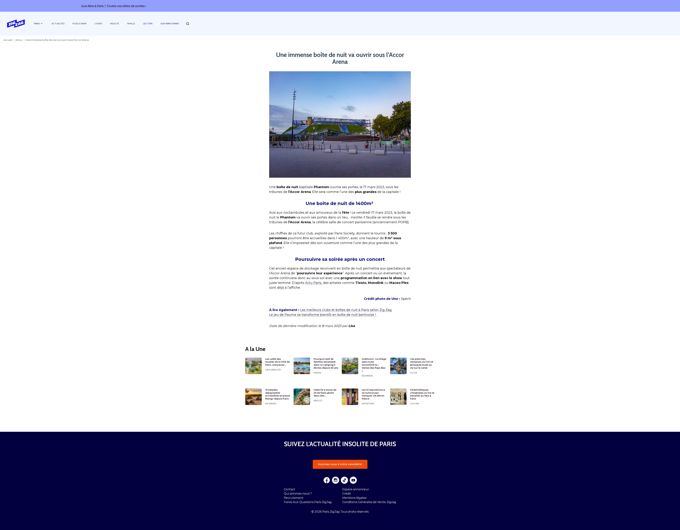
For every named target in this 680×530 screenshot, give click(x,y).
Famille (131, 23)
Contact (289, 489)
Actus (413, 373)
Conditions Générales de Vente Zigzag (369, 502)
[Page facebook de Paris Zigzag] (326, 480)
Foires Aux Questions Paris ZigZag (308, 502)
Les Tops (147, 23)
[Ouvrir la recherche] (187, 23)
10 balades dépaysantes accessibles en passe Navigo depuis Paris (277, 394)
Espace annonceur (355, 489)
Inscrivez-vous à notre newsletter (340, 464)
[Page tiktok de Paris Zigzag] (344, 480)
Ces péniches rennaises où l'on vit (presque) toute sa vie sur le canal (421, 363)
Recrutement (294, 498)
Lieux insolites (273, 370)
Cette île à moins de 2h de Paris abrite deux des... (325, 393)
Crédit (346, 493)
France (317, 373)
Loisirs (98, 23)
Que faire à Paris (169, 23)
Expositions (368, 404)
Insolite (114, 23)
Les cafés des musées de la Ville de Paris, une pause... (277, 362)
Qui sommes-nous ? (298, 493)
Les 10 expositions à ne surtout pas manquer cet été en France (373, 394)
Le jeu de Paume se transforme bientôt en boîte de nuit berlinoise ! (323, 315)
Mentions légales (354, 498)
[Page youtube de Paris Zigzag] (353, 480)
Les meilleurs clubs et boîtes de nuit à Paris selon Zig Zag (346, 310)
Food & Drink (79, 23)
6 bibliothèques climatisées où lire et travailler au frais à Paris (422, 394)
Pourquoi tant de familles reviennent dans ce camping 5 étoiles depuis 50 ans (326, 363)
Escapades (367, 376)
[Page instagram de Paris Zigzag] (335, 480)
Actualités (58, 23)
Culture (414, 404)
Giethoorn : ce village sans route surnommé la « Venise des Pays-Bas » (374, 365)
